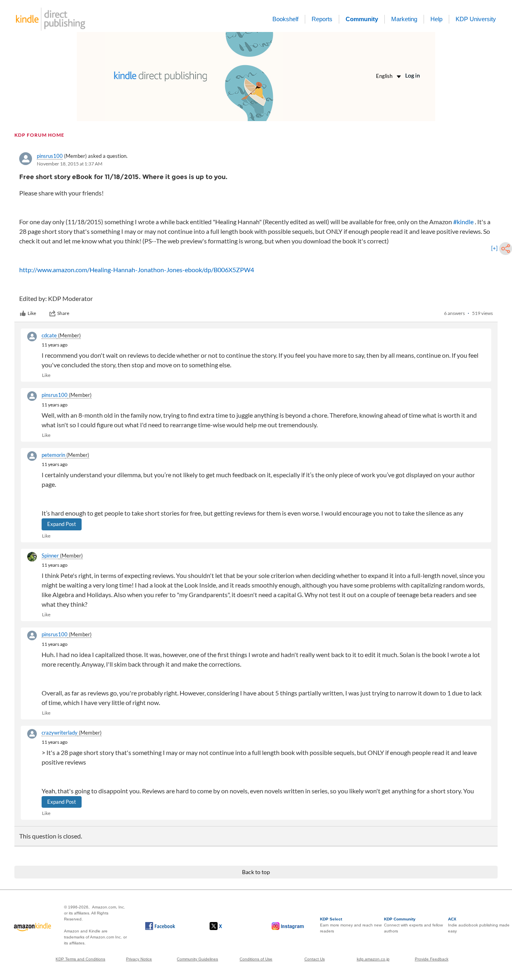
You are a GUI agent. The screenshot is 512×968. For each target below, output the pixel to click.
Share (63, 313)
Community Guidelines (197, 959)
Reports (322, 19)
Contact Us (314, 959)
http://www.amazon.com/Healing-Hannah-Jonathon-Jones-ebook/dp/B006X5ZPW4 (136, 269)
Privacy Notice (139, 959)
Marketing (404, 19)
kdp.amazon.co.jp (373, 959)
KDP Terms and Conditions (80, 959)
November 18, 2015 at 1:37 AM (69, 164)
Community (362, 19)
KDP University (476, 19)
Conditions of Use (256, 959)
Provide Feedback (431, 959)
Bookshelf (285, 19)
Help (436, 19)
